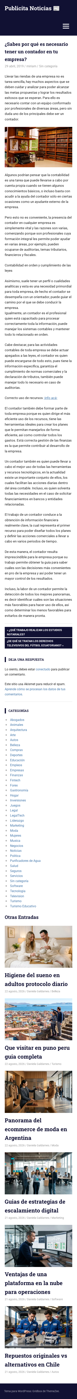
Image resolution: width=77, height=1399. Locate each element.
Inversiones (18, 800)
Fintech (15, 780)
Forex (14, 785)
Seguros (16, 871)
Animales (16, 725)
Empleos (16, 765)
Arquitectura (18, 730)
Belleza (15, 745)
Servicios (16, 876)
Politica (15, 856)
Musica (15, 841)
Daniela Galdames (38, 991)
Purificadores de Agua (25, 861)
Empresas (17, 770)
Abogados (17, 720)
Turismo (16, 901)
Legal (14, 810)
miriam (31, 66)
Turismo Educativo (23, 906)
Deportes (16, 755)
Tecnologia (17, 891)
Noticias (16, 851)
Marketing (17, 825)
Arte (13, 735)
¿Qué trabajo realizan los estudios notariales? (34, 632)
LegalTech (17, 815)
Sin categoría (48, 66)
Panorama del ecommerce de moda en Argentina (36, 1129)
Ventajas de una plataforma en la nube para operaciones (34, 1283)
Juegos (15, 805)
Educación (17, 760)
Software (16, 886)
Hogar (14, 795)
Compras (16, 750)
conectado (43, 669)
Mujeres (15, 835)
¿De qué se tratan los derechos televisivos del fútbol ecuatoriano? (34, 643)
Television (17, 896)
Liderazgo (17, 820)
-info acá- (50, 398)
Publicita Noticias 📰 (32, 8)
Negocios (16, 846)
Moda (14, 831)
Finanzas (16, 775)
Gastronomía (19, 790)
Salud (14, 866)
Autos (14, 740)
